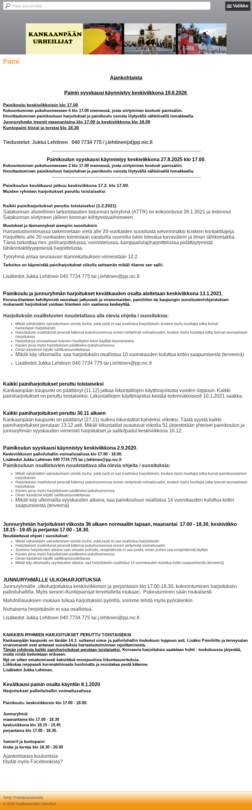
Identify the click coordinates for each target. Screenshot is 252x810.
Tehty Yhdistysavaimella (23, 798)
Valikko (240, 5)
